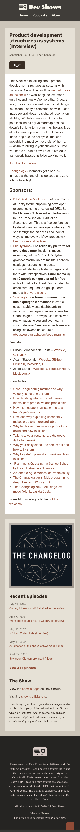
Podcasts (39, 15)
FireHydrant (21, 246)
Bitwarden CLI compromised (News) (31, 658)
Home (23, 15)
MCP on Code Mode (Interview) (28, 633)
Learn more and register (29, 241)
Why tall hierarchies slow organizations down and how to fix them (40, 428)
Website (59, 350)
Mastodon (33, 364)
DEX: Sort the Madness (29, 199)
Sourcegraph (22, 297)
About (57, 15)
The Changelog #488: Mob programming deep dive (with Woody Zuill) (41, 479)
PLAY (17, 65)
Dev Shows (45, 7)
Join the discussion (22, 163)
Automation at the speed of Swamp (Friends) (36, 645)
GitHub (18, 354)
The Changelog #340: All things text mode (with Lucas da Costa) (38, 489)
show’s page (31, 689)
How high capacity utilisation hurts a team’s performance (38, 409)
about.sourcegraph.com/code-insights (39, 334)
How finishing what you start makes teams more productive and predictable (40, 400)
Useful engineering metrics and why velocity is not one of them (38, 391)
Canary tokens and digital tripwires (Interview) (37, 608)
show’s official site (33, 696)
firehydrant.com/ (35, 292)
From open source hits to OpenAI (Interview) (36, 620)
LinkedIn (19, 364)
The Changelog (46, 55)
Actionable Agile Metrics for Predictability (41, 472)
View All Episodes (22, 668)
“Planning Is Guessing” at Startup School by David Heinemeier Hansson (41, 465)
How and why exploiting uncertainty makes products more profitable (37, 419)
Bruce (45, 813)
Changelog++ (18, 171)
